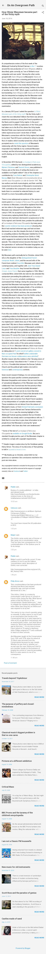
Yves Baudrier (14, 268)
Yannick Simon (24, 167)
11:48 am (14, 658)
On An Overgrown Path (21, 5)
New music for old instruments (16, 867)
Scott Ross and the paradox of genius (19, 893)
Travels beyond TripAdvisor (14, 678)
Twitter (25, 471)
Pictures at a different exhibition (17, 761)
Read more (39, 697)
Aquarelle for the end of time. (17, 449)
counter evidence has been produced (18, 226)
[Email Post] (3, 479)
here (9, 250)
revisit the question (21, 143)
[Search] (43, 6)
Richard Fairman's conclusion (32, 407)
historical (5, 370)
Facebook (17, 471)
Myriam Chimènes (8, 167)
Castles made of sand (12, 919)
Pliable (13, 487)
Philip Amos (15, 581)
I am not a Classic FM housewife (16, 841)
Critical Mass (8, 787)
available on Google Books (22, 434)
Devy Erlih (20, 263)
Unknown (14, 508)
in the (33, 66)
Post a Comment (10, 663)
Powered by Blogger (23, 948)
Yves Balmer (17, 175)
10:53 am (14, 502)
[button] (43, 12)
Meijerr (13, 535)
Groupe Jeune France (9, 271)
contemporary (17, 370)
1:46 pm (14, 575)
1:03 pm (14, 529)
